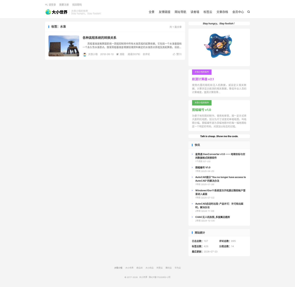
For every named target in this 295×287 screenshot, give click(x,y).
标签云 (207, 12)
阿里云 (160, 268)
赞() (177, 54)
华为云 (178, 268)
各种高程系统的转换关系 (99, 38)
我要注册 (64, 4)
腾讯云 (169, 268)
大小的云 (149, 268)
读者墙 (195, 12)
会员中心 (238, 12)
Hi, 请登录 (50, 4)
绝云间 (139, 268)
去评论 (146, 54)
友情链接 (164, 12)
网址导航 (180, 12)
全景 (151, 12)
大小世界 (56, 12)
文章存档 (222, 12)
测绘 (120, 54)
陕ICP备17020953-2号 (160, 277)
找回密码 (77, 4)
